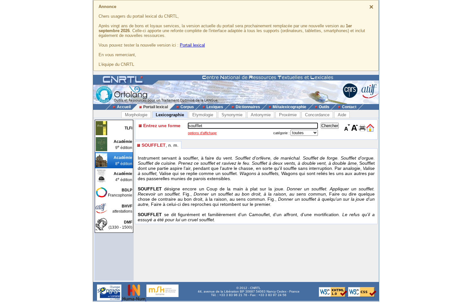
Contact (349, 107)
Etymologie (202, 114)
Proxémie (288, 114)
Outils (324, 107)
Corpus (187, 107)
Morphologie (136, 114)
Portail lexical (192, 45)
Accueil (124, 107)
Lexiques (214, 107)
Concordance (317, 114)
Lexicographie (170, 114)
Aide (342, 114)
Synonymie (232, 114)
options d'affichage (202, 133)
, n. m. (160, 145)
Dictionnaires (248, 107)
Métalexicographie (289, 107)
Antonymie (261, 114)
